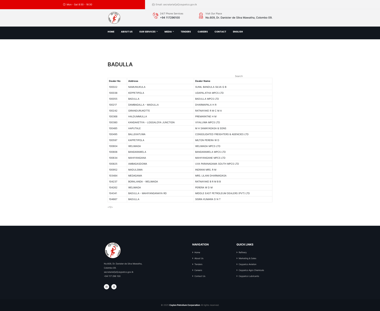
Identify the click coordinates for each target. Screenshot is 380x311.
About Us (198, 258)
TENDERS (186, 31)
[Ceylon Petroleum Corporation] (114, 18)
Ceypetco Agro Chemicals (251, 270)
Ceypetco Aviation (247, 264)
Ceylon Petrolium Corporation (184, 305)
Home (111, 31)
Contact (220, 31)
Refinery (243, 252)
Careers (198, 270)
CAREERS (203, 31)
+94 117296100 (170, 17)
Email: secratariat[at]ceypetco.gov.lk (176, 4)
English (238, 31)
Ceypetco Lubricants (249, 276)
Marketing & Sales (247, 258)
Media (168, 31)
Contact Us (199, 276)
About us (127, 31)
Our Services (147, 31)
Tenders (198, 264)
